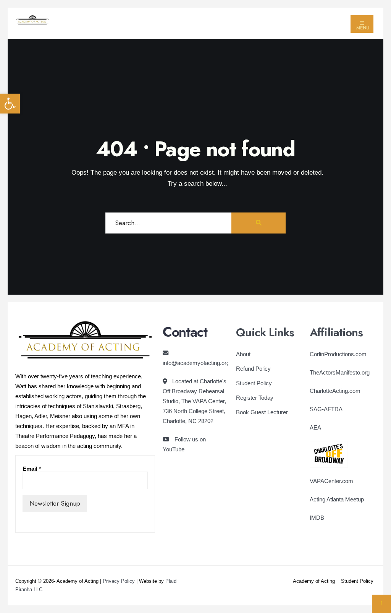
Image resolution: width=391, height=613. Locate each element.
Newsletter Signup (54, 503)
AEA (315, 427)
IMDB (317, 517)
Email (32, 469)
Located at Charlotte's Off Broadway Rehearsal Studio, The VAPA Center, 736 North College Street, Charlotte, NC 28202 (194, 401)
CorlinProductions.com (338, 354)
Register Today (254, 397)
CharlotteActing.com (335, 391)
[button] (10, 104)
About (243, 354)
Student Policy (254, 383)
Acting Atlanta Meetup (337, 499)
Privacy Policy (119, 581)
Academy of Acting (314, 581)
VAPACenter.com (331, 481)
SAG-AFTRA (326, 409)
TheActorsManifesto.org (340, 372)
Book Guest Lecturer (262, 412)
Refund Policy (253, 368)
